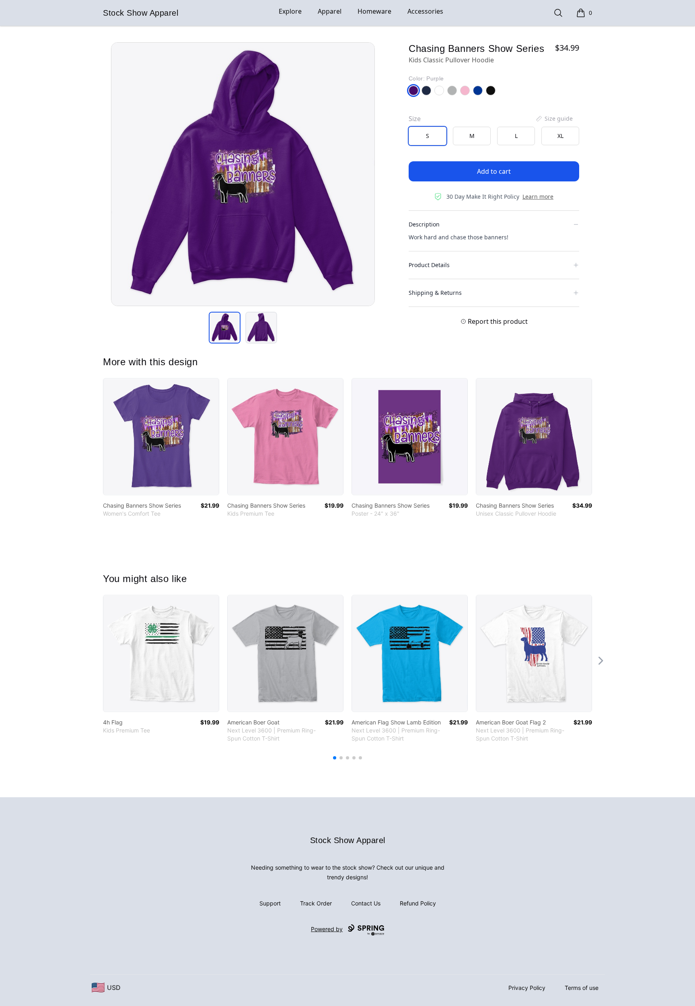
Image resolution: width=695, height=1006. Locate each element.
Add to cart (494, 171)
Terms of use (581, 987)
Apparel (329, 11)
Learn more (537, 196)
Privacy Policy (526, 987)
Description (424, 224)
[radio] (427, 136)
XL (560, 136)
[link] (161, 437)
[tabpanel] (243, 174)
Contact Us (365, 903)
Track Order (316, 903)
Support (270, 903)
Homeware (374, 11)
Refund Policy (418, 903)
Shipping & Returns (435, 292)
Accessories (425, 11)
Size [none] (415, 118)
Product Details (429, 265)
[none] (554, 119)
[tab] (225, 328)
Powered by (327, 929)
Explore (290, 11)
